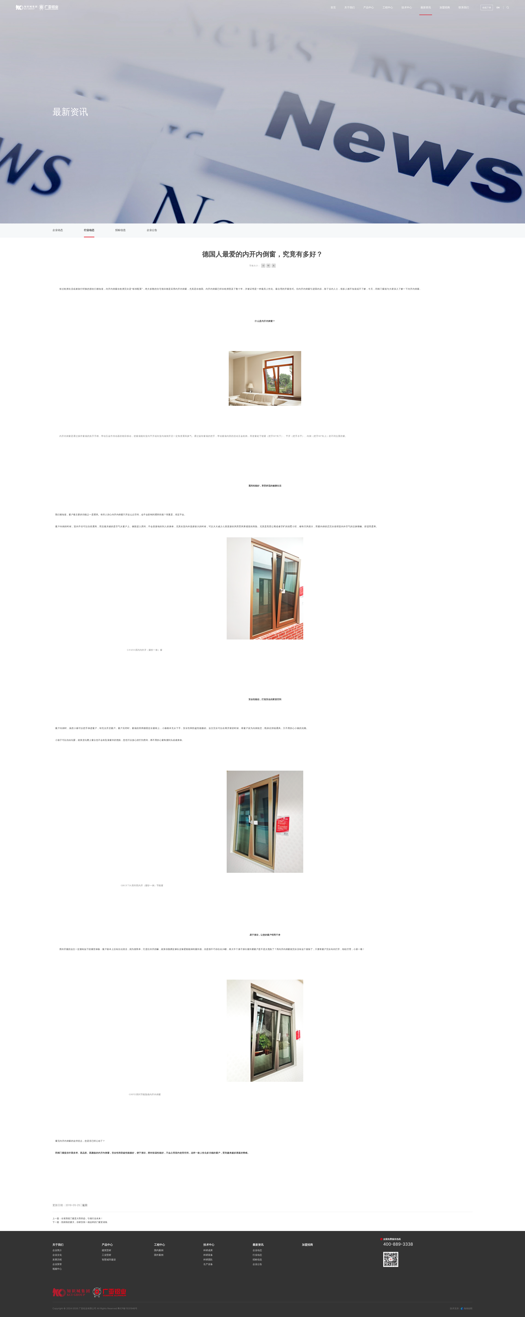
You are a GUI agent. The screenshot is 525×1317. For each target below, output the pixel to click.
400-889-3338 (398, 1244)
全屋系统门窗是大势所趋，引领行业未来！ (82, 1218)
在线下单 (486, 7)
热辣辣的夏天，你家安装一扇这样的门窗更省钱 (84, 1222)
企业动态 (57, 230)
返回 (84, 1205)
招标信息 (120, 230)
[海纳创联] (462, 1308)
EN (498, 7)
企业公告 (152, 230)
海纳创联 (468, 1308)
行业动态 (89, 230)
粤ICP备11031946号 (127, 1308)
